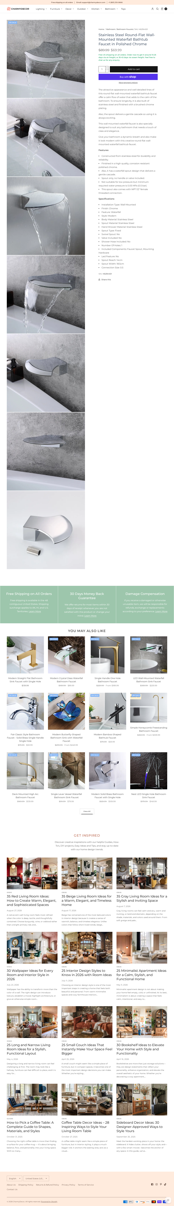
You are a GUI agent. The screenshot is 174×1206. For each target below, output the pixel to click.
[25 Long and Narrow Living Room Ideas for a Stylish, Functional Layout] (32, 1022)
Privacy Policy (68, 1185)
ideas (9, 892)
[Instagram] (156, 1184)
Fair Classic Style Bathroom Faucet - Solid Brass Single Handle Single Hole (25, 737)
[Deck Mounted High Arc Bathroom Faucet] (25, 770)
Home (101, 29)
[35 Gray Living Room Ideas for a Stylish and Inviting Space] (141, 873)
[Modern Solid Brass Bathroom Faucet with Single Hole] (107, 770)
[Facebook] (152, 1184)
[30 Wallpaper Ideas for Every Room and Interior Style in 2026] (32, 947)
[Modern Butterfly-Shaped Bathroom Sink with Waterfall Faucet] (66, 711)
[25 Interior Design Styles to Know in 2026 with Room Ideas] (87, 947)
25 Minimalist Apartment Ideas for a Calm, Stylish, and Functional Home (141, 975)
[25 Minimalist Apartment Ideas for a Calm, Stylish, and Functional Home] (141, 947)
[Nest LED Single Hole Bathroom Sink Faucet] (148, 770)
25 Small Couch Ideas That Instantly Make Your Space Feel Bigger (87, 1049)
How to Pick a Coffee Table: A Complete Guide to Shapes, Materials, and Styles (30, 1127)
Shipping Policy (25, 1185)
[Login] (153, 9)
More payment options (128, 83)
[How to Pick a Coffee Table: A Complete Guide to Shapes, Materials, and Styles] (32, 1099)
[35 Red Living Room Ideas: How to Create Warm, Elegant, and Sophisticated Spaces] (32, 873)
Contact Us (12, 1189)
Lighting (40, 9)
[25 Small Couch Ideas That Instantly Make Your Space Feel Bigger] (87, 1022)
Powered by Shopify (49, 1202)
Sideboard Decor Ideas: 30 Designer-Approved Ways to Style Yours (139, 1127)
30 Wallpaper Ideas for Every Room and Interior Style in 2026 (30, 975)
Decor (69, 9)
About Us (11, 1185)
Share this (106, 280)
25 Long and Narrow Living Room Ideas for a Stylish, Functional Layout (28, 1049)
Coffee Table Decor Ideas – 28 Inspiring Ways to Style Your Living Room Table (85, 1127)
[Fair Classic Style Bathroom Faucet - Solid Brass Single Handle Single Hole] (25, 711)
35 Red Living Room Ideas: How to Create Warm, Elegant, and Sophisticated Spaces (31, 900)
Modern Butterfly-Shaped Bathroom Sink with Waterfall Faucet (66, 737)
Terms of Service (86, 1185)
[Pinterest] (161, 1184)
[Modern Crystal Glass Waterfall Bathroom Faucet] (66, 654)
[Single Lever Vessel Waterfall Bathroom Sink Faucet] (66, 770)
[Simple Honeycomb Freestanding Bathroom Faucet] (148, 708)
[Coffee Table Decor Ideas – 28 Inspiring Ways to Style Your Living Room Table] (87, 1099)
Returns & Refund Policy (47, 1185)
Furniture (55, 9)
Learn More (35, 611)
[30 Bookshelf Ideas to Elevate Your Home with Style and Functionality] (141, 1022)
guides (10, 1119)
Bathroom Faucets (125, 29)
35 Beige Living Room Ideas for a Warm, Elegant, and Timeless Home (87, 900)
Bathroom (110, 9)
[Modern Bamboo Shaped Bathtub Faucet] (107, 711)
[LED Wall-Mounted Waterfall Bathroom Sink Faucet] (148, 654)
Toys (123, 9)
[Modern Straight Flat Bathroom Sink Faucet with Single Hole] (25, 654)
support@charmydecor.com (93, 2)
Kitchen (95, 9)
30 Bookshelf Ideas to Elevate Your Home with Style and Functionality (140, 1049)
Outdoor (81, 9)
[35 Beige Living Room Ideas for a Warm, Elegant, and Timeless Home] (87, 873)
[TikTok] (165, 1184)
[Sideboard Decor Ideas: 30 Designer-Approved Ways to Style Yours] (141, 1099)
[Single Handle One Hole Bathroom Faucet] (107, 654)
